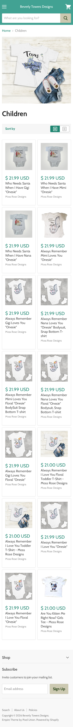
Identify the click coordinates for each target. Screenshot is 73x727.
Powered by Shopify (47, 719)
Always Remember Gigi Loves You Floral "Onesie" (18, 475)
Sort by (10, 129)
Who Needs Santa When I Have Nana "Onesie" (18, 255)
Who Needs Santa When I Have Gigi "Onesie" (17, 187)
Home (6, 31)
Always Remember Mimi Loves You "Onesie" (54, 255)
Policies (33, 710)
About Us (19, 710)
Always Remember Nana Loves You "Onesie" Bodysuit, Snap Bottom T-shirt (54, 327)
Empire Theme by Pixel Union (18, 719)
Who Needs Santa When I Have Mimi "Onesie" (53, 187)
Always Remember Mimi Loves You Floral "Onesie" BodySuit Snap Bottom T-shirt (18, 403)
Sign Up (59, 689)
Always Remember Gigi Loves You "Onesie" (18, 323)
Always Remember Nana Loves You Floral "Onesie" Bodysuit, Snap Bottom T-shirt (54, 403)
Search (6, 710)
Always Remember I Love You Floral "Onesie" (18, 617)
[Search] (65, 18)
